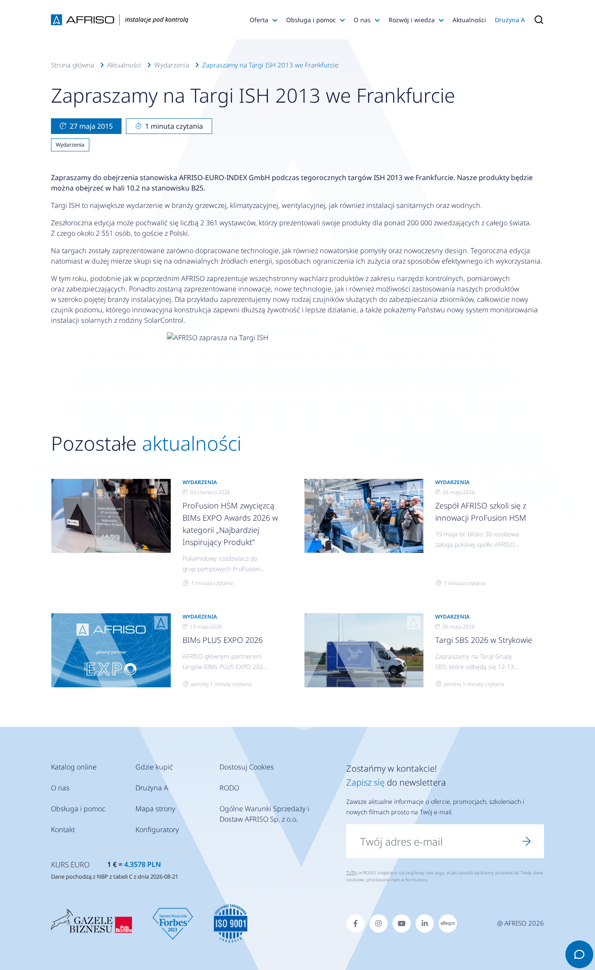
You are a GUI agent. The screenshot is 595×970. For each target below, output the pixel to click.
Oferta (259, 20)
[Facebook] (355, 923)
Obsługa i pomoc (311, 20)
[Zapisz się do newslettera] (526, 841)
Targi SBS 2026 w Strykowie (483, 640)
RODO (229, 788)
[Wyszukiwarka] (536, 19)
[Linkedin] (425, 923)
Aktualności (469, 20)
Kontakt (63, 829)
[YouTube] (401, 923)
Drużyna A (510, 20)
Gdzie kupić (154, 767)
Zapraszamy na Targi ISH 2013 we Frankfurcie (270, 64)
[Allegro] (448, 923)
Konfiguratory (157, 829)
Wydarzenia (171, 64)
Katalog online (74, 767)
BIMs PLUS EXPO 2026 (223, 640)
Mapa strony (155, 808)
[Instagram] (378, 923)
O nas (362, 20)
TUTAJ (352, 873)
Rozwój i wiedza (412, 20)
